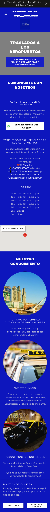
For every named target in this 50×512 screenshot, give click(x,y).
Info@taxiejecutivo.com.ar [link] (25, 174)
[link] (25, 24)
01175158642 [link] (26, 165)
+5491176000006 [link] (21, 171)
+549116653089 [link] (25, 15)
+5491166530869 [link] (20, 168)
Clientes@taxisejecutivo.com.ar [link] (25, 178)
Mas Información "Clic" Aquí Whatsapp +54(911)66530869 (25, 62)
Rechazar (13, 506)
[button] (6, 13)
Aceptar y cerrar (36, 506)
